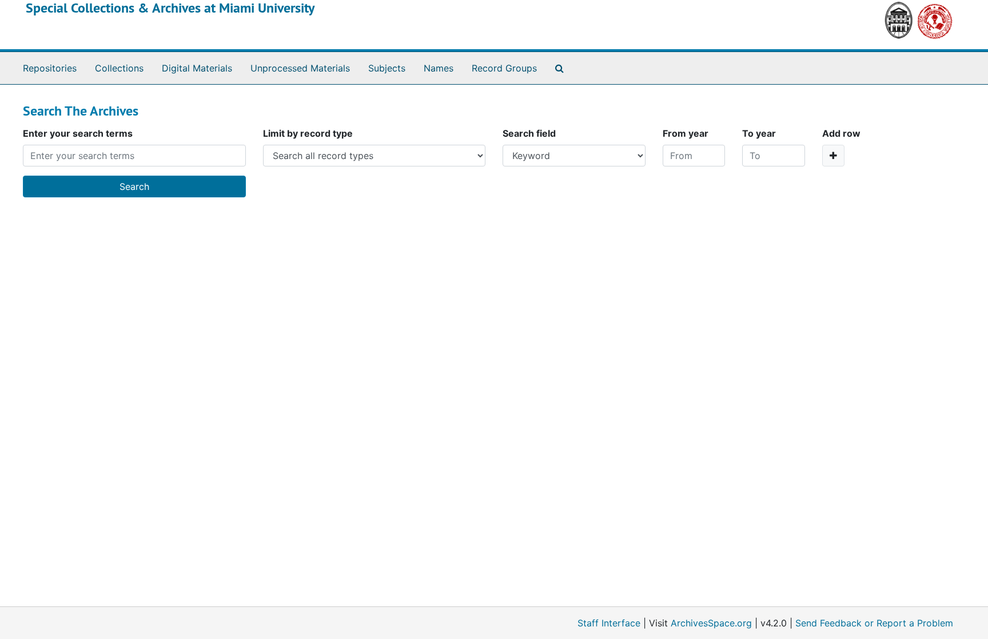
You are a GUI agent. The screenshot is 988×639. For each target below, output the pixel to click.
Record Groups (504, 68)
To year (759, 133)
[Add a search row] (833, 155)
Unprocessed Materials (300, 68)
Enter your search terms (78, 133)
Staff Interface (608, 623)
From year (685, 133)
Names (438, 68)
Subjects (386, 68)
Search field (529, 133)
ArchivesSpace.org (711, 623)
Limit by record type (308, 133)
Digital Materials (197, 68)
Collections (119, 68)
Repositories (50, 68)
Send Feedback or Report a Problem (874, 623)
